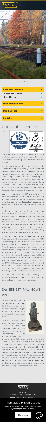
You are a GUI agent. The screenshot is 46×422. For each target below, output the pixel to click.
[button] (18, 81)
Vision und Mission (13, 93)
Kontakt (7, 118)
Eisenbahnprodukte (13, 103)
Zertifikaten (10, 97)
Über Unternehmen (13, 89)
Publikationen (10, 110)
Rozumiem (23, 415)
